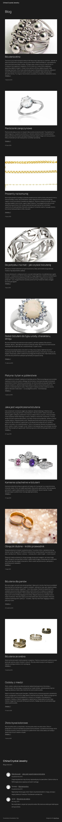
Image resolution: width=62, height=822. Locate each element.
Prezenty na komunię (16, 193)
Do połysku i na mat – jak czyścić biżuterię (28, 264)
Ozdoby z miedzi (14, 682)
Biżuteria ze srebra (15, 656)
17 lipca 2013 (8, 216)
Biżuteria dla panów (16, 581)
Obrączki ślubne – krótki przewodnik (24, 546)
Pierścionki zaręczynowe (18, 128)
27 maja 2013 (8, 434)
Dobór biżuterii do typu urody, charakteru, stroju (28, 337)
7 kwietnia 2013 (9, 670)
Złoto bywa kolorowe (16, 722)
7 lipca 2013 (8, 287)
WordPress (56, 818)
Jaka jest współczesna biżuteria (22, 407)
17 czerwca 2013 (9, 363)
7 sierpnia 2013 (8, 80)
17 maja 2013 (8, 498)
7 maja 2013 (8, 569)
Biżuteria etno (13, 56)
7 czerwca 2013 (9, 395)
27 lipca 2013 (8, 145)
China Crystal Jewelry (11, 3)
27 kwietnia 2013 (9, 608)
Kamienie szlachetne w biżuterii (22, 482)
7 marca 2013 (8, 738)
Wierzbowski (16, 774)
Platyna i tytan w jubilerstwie (21, 375)
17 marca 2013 (8, 710)
